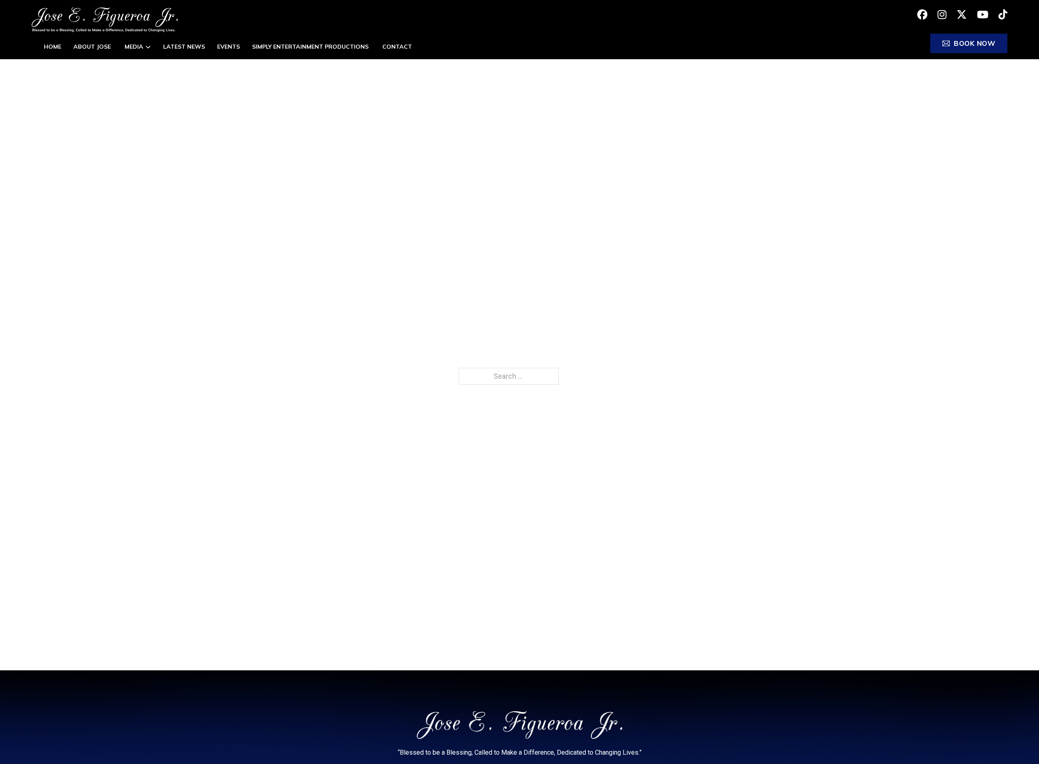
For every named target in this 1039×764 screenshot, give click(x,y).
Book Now (974, 43)
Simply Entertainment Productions (311, 46)
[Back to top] (1017, 742)
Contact (397, 46)
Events (228, 46)
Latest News (184, 46)
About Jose (92, 46)
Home (52, 46)
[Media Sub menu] (148, 47)
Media (134, 46)
